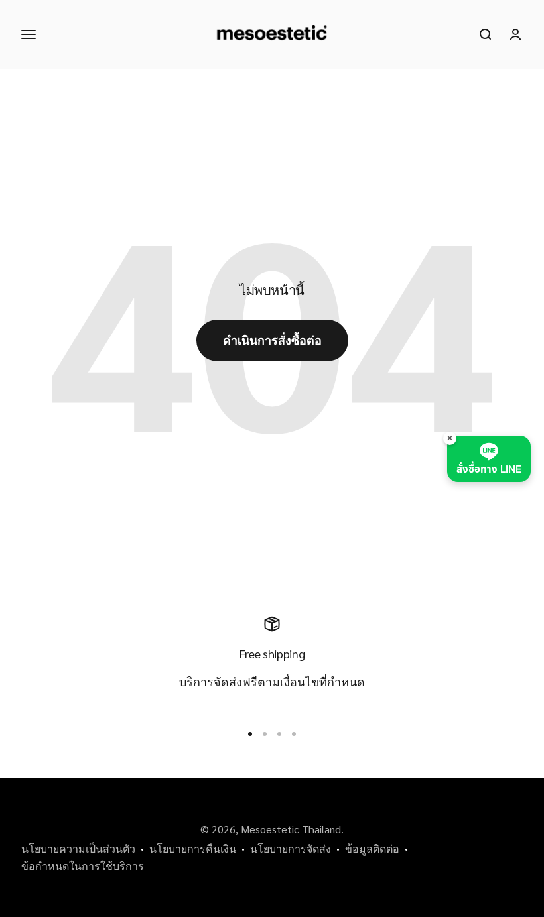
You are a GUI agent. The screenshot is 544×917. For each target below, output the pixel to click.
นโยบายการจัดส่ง (290, 848)
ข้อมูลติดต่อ (372, 848)
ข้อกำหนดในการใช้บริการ (82, 866)
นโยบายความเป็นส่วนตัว (78, 848)
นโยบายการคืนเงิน (192, 848)
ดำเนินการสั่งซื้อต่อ (272, 339)
